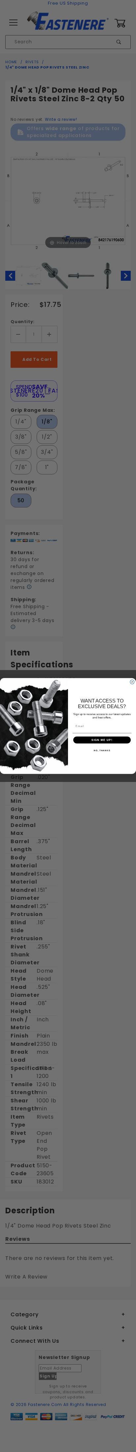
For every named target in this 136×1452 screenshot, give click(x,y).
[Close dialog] (132, 682)
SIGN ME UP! (102, 740)
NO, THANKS (102, 750)
